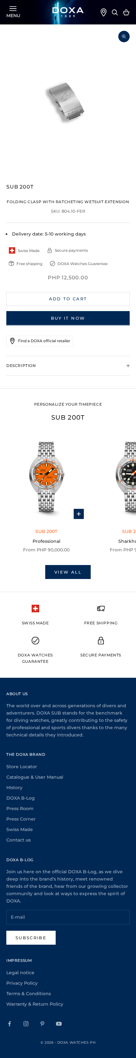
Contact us (18, 840)
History (14, 787)
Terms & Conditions (28, 993)
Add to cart (68, 298)
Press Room (20, 808)
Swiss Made (19, 829)
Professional (46, 541)
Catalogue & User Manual (34, 777)
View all (68, 572)
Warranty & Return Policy (34, 1004)
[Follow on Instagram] (26, 1024)
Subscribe (30, 937)
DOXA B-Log (20, 798)
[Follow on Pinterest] (42, 1024)
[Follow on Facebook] (9, 1024)
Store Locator (21, 766)
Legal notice (20, 972)
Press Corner (21, 819)
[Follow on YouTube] (59, 1024)
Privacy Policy (22, 983)
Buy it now (68, 318)
